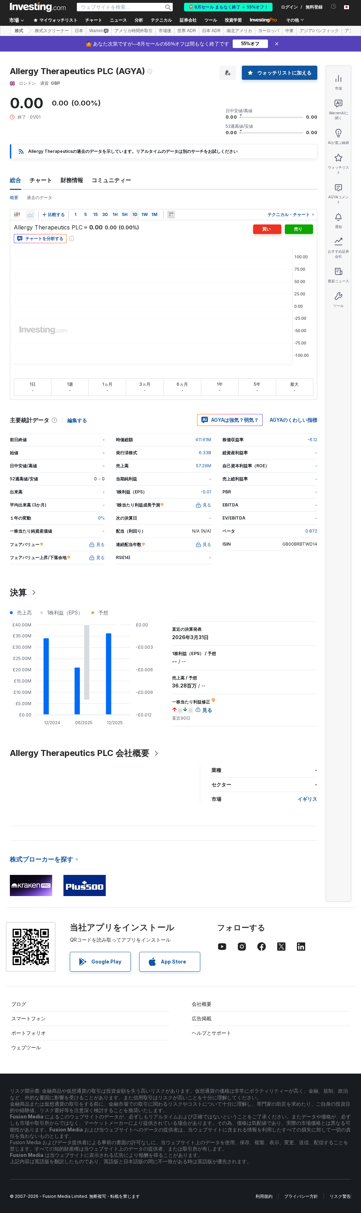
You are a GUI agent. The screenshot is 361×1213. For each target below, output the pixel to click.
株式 (19, 30)
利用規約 (264, 1196)
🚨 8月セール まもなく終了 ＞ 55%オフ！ (228, 7)
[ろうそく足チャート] (17, 214)
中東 (289, 30)
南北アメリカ (239, 30)
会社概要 (202, 1004)
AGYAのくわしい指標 (293, 420)
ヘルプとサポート (211, 1033)
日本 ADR (211, 30)
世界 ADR (186, 30)
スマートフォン (28, 1018)
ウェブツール (26, 1047)
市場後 (165, 30)
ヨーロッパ (268, 30)
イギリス (307, 799)
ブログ (18, 1004)
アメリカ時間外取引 (134, 30)
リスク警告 (340, 1196)
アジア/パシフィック (319, 30)
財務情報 (72, 180)
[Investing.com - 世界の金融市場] (38, 7)
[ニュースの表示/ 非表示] (171, 214)
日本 (79, 30)
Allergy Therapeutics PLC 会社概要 (79, 753)
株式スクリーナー (52, 30)
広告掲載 (202, 1018)
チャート (41, 180)
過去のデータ (39, 197)
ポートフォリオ (28, 1033)
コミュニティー (111, 180)
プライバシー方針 (301, 1196)
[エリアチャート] (30, 214)
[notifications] (334, 6)
